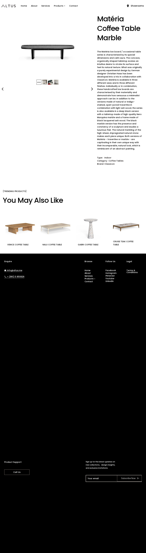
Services (45, 5)
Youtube (110, 278)
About (34, 5)
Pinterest (110, 275)
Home (24, 5)
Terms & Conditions (132, 271)
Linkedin (110, 281)
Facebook (111, 270)
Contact (73, 5)
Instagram (111, 273)
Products (58, 5)
